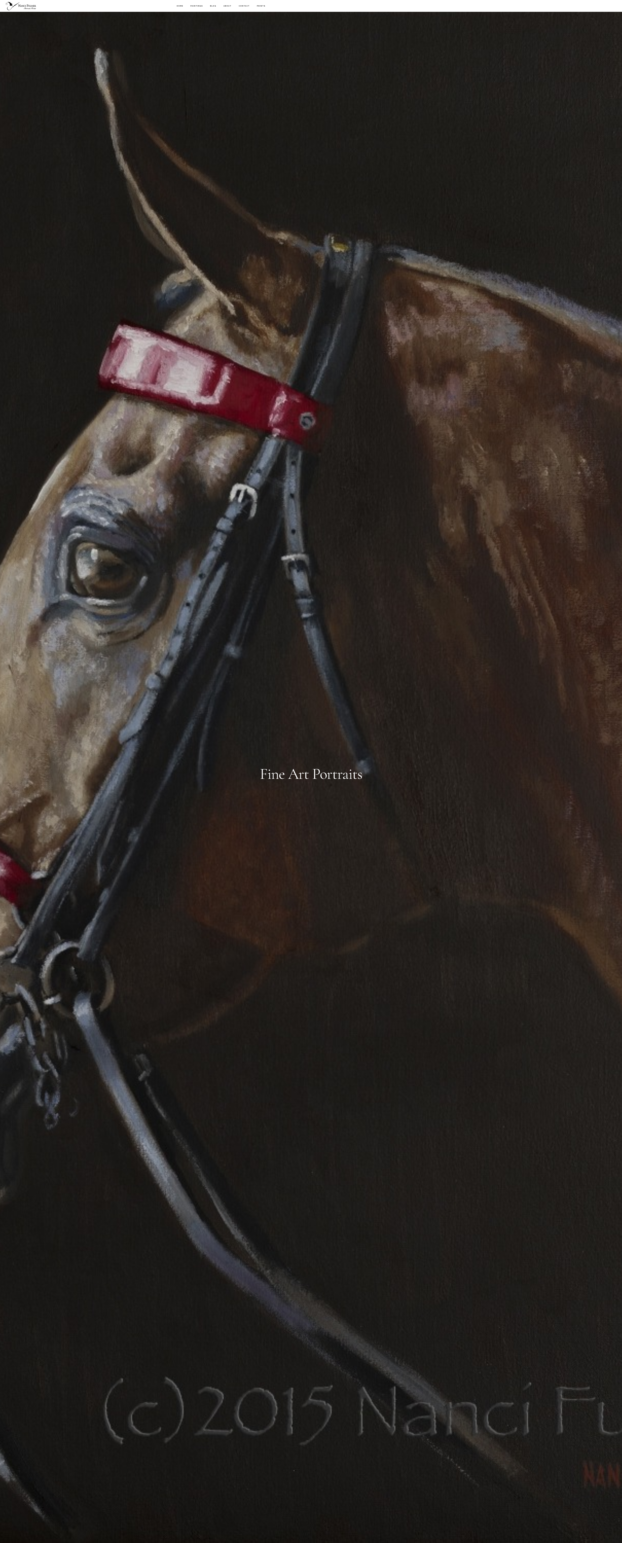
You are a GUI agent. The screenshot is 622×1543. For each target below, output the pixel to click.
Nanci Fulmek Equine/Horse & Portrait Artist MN (21, 5)
